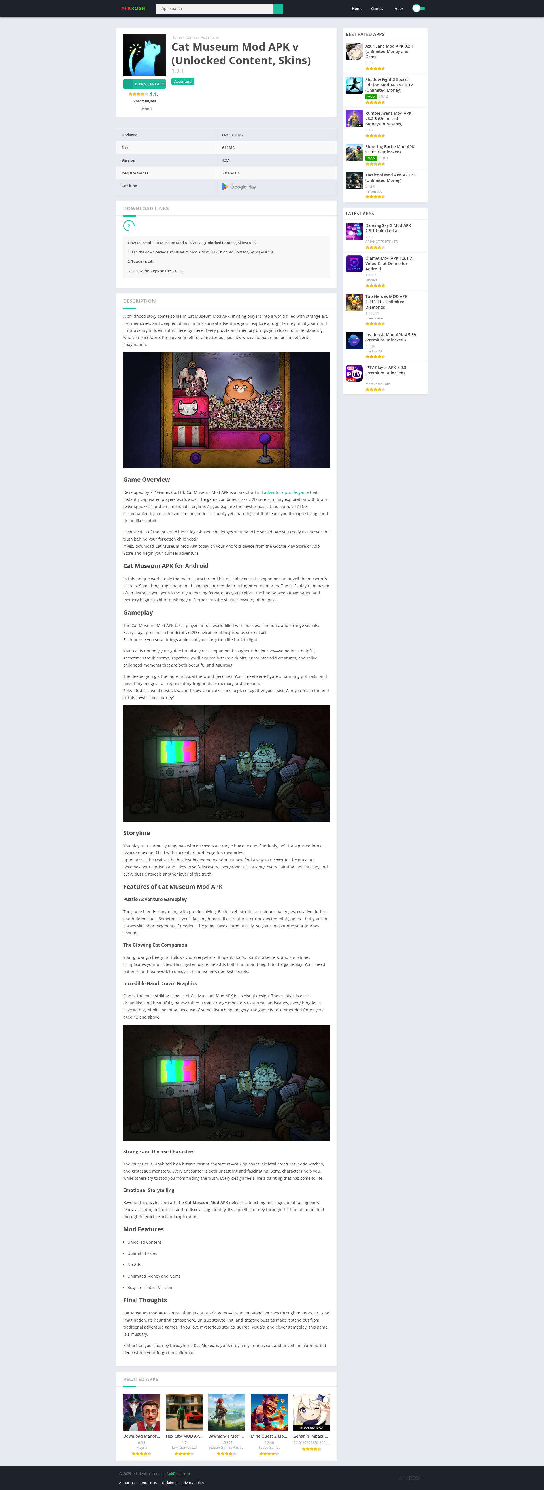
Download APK (149, 84)
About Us (127, 1482)
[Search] (278, 9)
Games (377, 8)
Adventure (210, 37)
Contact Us (147, 1482)
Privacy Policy (192, 1482)
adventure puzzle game (286, 492)
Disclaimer (169, 1482)
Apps (399, 8)
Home (357, 8)
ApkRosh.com (178, 1473)
